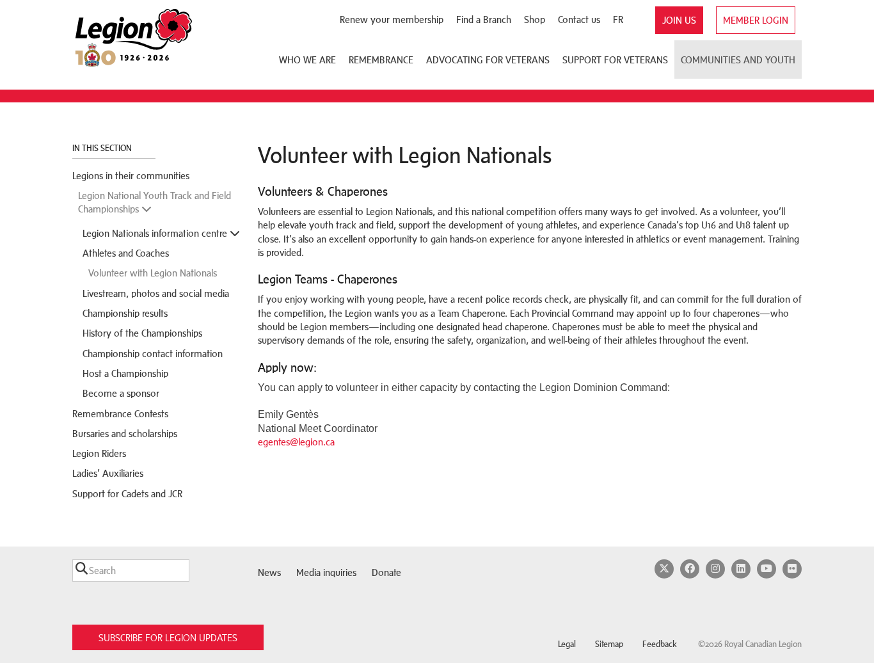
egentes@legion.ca (296, 441)
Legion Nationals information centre (156, 233)
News (269, 572)
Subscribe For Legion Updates (168, 637)
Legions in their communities (130, 175)
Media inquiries (326, 572)
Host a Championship (125, 373)
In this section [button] (103, 148)
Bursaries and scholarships (124, 433)
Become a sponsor (121, 393)
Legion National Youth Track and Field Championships (154, 202)
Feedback (659, 644)
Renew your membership (391, 19)
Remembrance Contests (120, 413)
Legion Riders (99, 453)
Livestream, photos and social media (156, 293)
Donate (386, 572)
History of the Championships (142, 333)
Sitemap (609, 644)
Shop (534, 19)
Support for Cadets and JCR (127, 493)
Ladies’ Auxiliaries (107, 473)
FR (618, 19)
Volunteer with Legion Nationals (152, 273)
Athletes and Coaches (126, 253)
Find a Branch (483, 19)
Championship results (125, 313)
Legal (567, 644)
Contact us (579, 19)
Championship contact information (153, 353)
